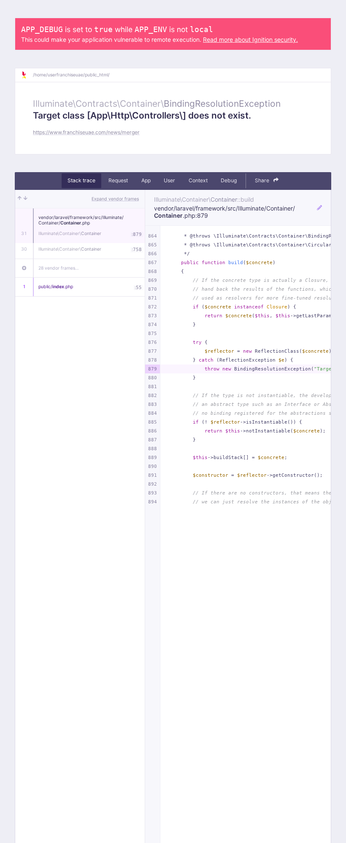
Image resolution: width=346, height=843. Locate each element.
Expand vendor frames (115, 199)
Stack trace (81, 180)
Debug (229, 180)
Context (198, 180)
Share (262, 180)
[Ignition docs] (27, 75)
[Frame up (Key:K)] (19, 199)
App (146, 180)
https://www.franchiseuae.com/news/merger (86, 132)
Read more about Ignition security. (250, 39)
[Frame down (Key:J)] (25, 199)
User (169, 180)
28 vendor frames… (58, 268)
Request (118, 180)
